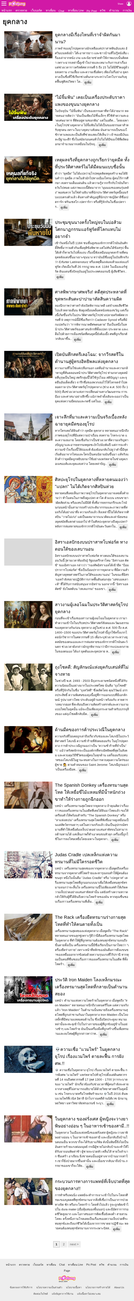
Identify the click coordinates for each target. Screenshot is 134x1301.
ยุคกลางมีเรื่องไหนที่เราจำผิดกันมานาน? (87, 38)
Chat (61, 11)
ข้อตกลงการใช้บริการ (21, 1287)
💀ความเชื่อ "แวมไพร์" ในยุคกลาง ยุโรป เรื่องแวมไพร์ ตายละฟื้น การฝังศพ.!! (89, 1056)
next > (74, 1244)
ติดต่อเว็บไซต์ (41, 1294)
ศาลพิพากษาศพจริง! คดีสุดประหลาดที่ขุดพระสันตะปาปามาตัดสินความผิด (91, 295)
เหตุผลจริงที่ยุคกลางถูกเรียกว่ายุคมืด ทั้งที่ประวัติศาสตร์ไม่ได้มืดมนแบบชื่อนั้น (92, 163)
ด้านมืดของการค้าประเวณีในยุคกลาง (90, 729)
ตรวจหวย (21, 10)
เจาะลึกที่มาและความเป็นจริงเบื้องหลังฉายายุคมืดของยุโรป (91, 420)
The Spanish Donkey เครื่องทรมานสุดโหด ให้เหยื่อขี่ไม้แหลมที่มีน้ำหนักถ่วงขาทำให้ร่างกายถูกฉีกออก (91, 792)
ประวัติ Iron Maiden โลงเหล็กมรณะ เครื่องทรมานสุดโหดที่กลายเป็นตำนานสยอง (91, 986)
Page (67, 1270)
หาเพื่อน (51, 10)
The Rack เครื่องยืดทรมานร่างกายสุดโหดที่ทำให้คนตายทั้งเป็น (90, 921)
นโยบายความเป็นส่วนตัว (49, 1287)
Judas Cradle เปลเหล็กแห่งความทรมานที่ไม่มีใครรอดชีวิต (86, 858)
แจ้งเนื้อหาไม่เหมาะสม (89, 1294)
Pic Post (92, 11)
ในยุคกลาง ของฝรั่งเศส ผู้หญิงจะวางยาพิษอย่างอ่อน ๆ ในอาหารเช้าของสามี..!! (92, 1122)
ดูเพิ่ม (87, 82)
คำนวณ (114, 10)
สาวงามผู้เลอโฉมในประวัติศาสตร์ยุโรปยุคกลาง (91, 608)
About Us (119, 1287)
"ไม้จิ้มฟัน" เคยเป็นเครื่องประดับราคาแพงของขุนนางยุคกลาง (90, 101)
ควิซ (102, 10)
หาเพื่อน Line (76, 10)
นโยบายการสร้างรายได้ (97, 1287)
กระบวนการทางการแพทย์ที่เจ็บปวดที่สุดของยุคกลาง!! (92, 1185)
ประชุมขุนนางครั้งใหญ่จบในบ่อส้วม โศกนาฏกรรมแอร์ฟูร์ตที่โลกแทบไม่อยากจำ (88, 229)
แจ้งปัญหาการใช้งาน (62, 1294)
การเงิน (127, 10)
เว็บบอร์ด (36, 10)
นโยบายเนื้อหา (74, 1287)
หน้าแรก (6, 10)
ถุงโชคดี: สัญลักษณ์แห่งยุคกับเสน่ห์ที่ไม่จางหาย (92, 671)
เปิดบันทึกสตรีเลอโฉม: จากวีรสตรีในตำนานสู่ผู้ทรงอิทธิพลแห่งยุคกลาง (89, 358)
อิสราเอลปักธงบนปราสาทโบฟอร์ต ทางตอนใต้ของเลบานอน (91, 546)
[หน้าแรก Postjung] (17, 3)
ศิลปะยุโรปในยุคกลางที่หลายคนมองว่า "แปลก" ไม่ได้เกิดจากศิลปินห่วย (91, 483)
